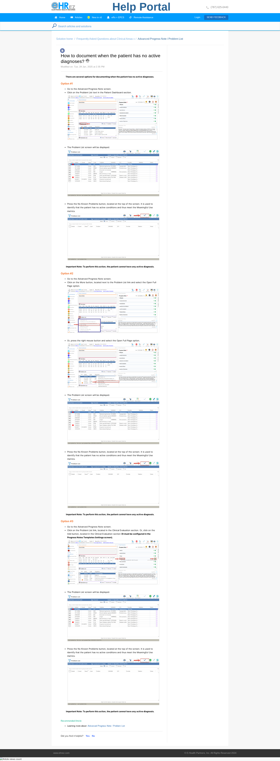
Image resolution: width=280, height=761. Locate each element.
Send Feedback (216, 17)
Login (197, 17)
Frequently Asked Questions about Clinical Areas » (105, 38)
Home (61, 17)
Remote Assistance (143, 17)
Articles (78, 17)
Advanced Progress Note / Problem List (160, 38)
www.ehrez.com (61, 753)
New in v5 (96, 17)
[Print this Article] (87, 60)
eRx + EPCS (117, 17)
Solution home (65, 38)
